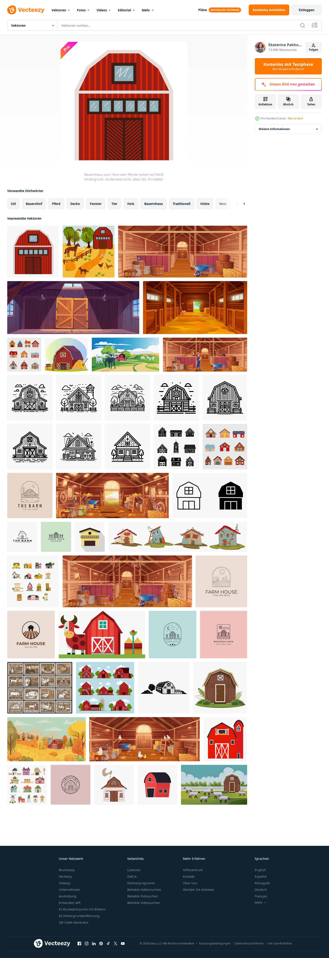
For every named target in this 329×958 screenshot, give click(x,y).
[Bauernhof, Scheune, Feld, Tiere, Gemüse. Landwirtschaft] (39, 688)
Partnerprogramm (141, 883)
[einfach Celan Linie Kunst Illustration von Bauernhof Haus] (29, 397)
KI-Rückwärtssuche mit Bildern (82, 909)
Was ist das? (295, 118)
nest (223, 204)
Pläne (202, 10)
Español (261, 876)
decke (75, 204)
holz (130, 204)
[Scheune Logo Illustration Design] (172, 634)
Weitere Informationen (274, 129)
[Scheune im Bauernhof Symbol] (209, 495)
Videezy (64, 883)
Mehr (146, 10)
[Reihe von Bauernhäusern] (27, 785)
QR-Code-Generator (74, 922)
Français (261, 896)
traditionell (181, 204)
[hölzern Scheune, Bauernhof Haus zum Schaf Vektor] (214, 785)
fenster (96, 204)
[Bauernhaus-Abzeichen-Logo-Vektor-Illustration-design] (221, 581)
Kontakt (188, 876)
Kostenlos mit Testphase (288, 66)
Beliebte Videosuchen (143, 903)
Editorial (124, 10)
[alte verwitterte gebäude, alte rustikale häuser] (177, 537)
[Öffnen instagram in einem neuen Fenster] (86, 943)
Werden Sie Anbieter (198, 889)
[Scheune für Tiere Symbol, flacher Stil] (90, 537)
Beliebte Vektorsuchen (144, 889)
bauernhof (34, 204)
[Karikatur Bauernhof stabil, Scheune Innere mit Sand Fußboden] (195, 307)
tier (114, 204)
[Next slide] (240, 203)
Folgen (313, 50)
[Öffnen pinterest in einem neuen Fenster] (101, 943)
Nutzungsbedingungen (215, 943)
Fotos (81, 10)
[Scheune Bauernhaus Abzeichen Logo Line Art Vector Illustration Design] (29, 495)
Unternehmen (69, 889)
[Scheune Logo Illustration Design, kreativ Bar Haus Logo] (56, 537)
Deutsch (261, 889)
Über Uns (190, 883)
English (260, 870)
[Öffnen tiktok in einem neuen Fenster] (108, 943)
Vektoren (59, 10)
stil (13, 204)
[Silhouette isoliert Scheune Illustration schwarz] (164, 688)
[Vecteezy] (25, 9)
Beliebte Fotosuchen (142, 896)
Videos (102, 10)
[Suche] (302, 25)
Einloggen (306, 10)
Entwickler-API (69, 903)
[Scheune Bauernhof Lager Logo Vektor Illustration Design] (22, 537)
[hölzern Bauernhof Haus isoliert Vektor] (220, 688)
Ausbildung (67, 896)
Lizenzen (134, 870)
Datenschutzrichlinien (249, 943)
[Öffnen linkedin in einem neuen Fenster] (94, 943)
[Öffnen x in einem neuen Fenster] (115, 943)
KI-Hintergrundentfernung (79, 916)
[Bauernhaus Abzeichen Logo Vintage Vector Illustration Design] (31, 634)
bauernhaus (153, 204)
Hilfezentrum (193, 870)
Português (262, 883)
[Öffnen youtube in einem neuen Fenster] (123, 943)
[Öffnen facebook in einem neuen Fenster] (79, 943)
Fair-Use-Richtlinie (279, 943)
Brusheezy (67, 870)
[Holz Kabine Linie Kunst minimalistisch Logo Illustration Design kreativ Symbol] (223, 634)
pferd (56, 204)
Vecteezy (65, 876)
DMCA (132, 876)
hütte (204, 204)
